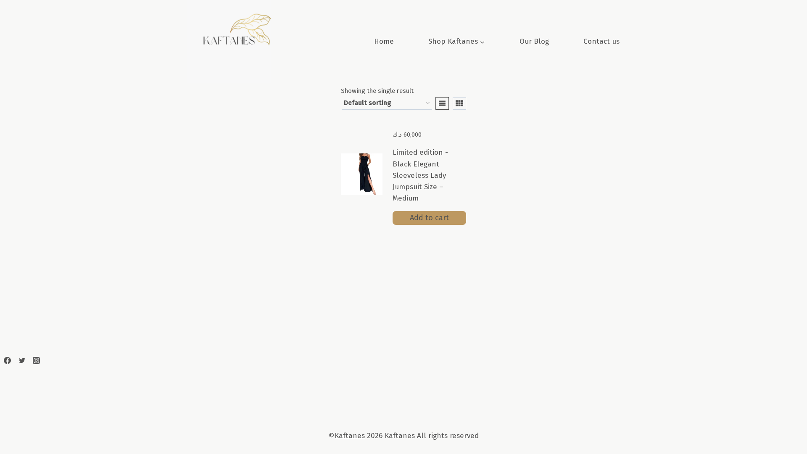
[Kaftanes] (7, 361)
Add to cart (429, 217)
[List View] (442, 103)
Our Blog (534, 41)
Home (384, 41)
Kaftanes (350, 435)
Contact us (601, 41)
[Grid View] (459, 103)
